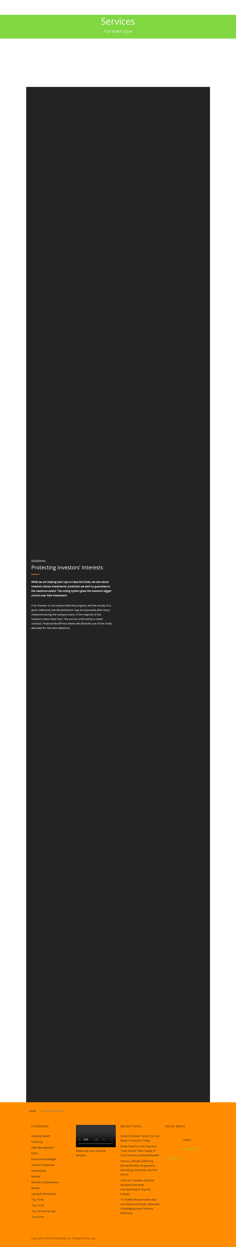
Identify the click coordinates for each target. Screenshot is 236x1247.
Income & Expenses (43, 1165)
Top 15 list (37, 1205)
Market (35, 1176)
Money (35, 1188)
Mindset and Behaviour (45, 1182)
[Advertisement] (118, 62)
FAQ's (34, 1153)
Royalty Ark (43, 7)
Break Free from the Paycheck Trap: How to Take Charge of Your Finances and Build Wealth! (139, 1151)
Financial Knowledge (43, 1159)
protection (74, 586)
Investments (38, 1170)
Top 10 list (37, 1199)
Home (32, 1111)
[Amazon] (167, 1138)
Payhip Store (190, 1149)
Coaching (37, 1142)
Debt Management (42, 1147)
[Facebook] (173, 1138)
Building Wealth (40, 1136)
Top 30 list (37, 1217)
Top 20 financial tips (43, 1211)
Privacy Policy (173, 1158)
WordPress (60, 623)
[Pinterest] (180, 1138)
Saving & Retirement (43, 1194)
